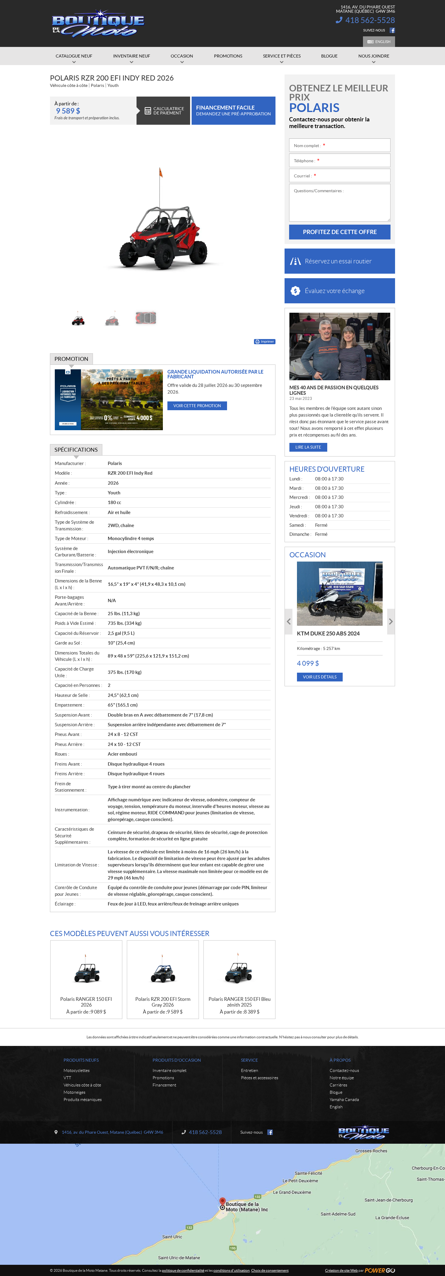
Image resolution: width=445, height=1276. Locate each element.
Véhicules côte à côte (82, 1085)
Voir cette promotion (197, 406)
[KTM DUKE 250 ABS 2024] (340, 594)
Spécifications (76, 450)
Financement (164, 1085)
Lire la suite (308, 447)
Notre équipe (342, 1077)
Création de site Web (341, 1270)
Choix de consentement (269, 1270)
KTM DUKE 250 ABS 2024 (328, 633)
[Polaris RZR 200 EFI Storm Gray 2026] (163, 968)
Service (249, 1060)
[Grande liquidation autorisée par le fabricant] (109, 399)
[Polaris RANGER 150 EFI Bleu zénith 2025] (239, 968)
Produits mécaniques (83, 1099)
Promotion (71, 359)
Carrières (338, 1085)
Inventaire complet (169, 1070)
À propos (340, 1060)
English (383, 42)
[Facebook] (392, 30)
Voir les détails (320, 677)
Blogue (336, 1092)
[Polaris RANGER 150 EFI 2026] (86, 968)
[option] (162, 218)
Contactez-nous (344, 1070)
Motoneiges (74, 1092)
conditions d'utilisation (231, 1270)
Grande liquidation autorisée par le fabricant (215, 374)
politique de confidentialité (183, 1270)
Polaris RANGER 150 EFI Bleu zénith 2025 (240, 1001)
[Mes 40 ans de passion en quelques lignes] (339, 346)
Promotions (163, 1077)
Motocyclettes (77, 1070)
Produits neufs (81, 1060)
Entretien (249, 1070)
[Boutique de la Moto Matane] (98, 23)
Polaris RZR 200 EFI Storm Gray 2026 (162, 1001)
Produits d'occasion (177, 1060)
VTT (67, 1077)
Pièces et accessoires (259, 1077)
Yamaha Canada (344, 1099)
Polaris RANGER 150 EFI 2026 (86, 1001)
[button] (62, 218)
